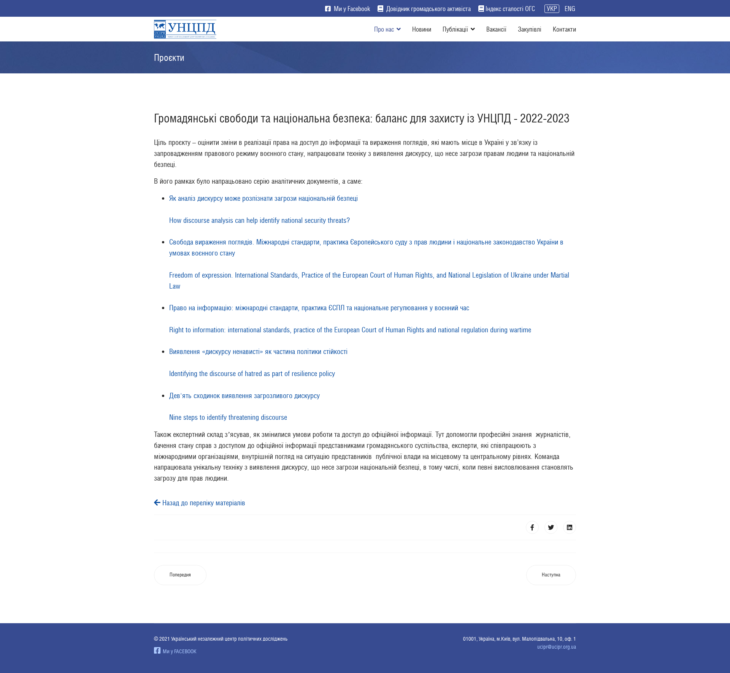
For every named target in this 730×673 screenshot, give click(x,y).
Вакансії (496, 29)
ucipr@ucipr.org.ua (556, 647)
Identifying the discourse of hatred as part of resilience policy (252, 373)
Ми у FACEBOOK (178, 651)
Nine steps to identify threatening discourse (228, 417)
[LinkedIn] (569, 527)
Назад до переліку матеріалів (202, 502)
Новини (421, 29)
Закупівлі (529, 29)
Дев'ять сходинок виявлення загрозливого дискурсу (244, 395)
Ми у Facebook (351, 9)
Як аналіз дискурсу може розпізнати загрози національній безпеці (263, 198)
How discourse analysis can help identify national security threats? (260, 220)
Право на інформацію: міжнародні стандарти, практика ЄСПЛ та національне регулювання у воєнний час (319, 307)
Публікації (455, 29)
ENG (570, 9)
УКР (552, 9)
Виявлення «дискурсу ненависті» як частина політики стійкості (258, 351)
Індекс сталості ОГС (510, 9)
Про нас (384, 29)
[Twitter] (550, 527)
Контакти (564, 29)
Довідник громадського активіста (428, 9)
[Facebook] (532, 527)
